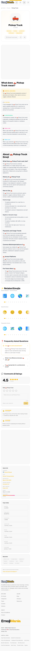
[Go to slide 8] (18, 302)
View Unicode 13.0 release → (10, 571)
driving (21, 561)
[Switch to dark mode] (24, 2)
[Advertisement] (15, 62)
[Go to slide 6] (14, 302)
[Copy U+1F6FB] (25, 507)
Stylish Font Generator (16, 637)
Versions (3, 606)
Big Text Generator (5, 642)
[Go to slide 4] (11, 302)
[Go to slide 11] (24, 302)
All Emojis (3, 596)
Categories (3, 598)
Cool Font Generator (5, 645)
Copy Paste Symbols (5, 637)
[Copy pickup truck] (25, 548)
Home (3, 8)
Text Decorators (21, 642)
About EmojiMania (5, 612)
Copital (26, 645)
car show (17, 563)
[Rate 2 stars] (7, 390)
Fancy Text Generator (5, 640)
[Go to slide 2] (7, 302)
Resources (19, 601)
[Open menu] (28, 2)
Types (2, 601)
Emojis (8, 8)
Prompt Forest (20, 645)
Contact (3, 615)
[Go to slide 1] (5, 302)
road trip (5, 563)
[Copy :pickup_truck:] (25, 525)
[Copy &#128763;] (25, 513)
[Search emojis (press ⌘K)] (16, 2)
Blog (18, 596)
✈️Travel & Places (7, 472)
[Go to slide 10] (22, 302)
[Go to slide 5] (12, 302)
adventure (21, 559)
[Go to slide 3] (9, 302)
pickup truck (6, 559)
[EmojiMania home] (7, 2)
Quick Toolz (13, 645)
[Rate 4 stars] (13, 390)
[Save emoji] (20, 37)
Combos (3, 603)
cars (17, 561)
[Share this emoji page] (24, 37)
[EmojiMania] (15, 581)
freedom (5, 561)
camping (11, 563)
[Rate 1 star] (4, 390)
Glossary (19, 598)
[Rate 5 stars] (16, 390)
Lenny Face (26, 640)
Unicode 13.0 (6, 484)
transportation (14, 559)
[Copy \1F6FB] (25, 519)
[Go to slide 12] (26, 302)
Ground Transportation (8, 476)
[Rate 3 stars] (10, 390)
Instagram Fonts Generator (17, 640)
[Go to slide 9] (20, 302)
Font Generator (13, 642)
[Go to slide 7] (16, 302)
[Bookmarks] (20, 2)
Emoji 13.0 (5, 488)
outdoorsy (11, 561)
